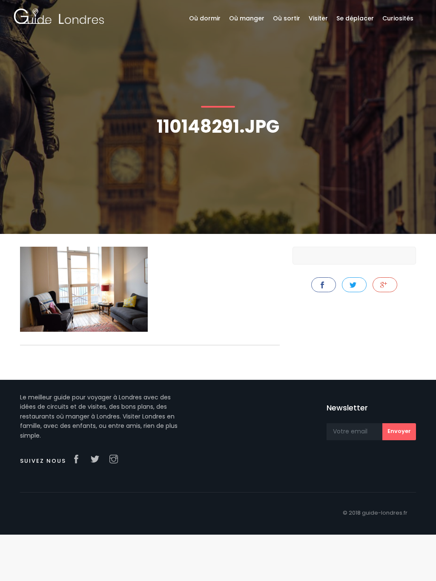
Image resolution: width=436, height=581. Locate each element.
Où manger (246, 18)
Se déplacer (355, 18)
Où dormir (205, 18)
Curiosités (397, 18)
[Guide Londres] (59, 15)
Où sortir (286, 18)
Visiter (318, 18)
